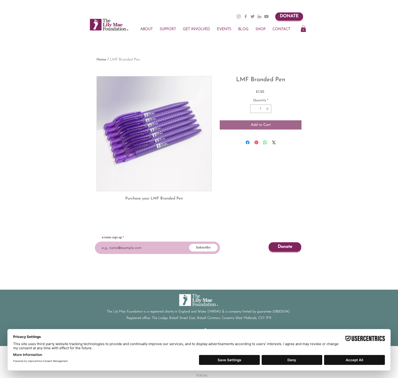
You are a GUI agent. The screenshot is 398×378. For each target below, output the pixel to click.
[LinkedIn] (259, 16)
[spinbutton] (261, 109)
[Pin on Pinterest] (256, 142)
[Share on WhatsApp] (265, 142)
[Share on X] (274, 142)
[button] (303, 28)
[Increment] (268, 109)
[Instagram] (238, 16)
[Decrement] (254, 109)
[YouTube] (266, 16)
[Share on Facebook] (247, 142)
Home (101, 59)
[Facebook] (245, 16)
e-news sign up (112, 237)
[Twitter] (252, 16)
